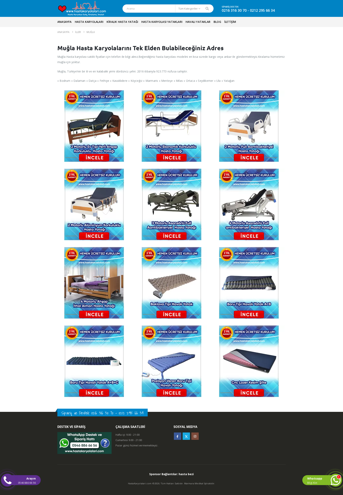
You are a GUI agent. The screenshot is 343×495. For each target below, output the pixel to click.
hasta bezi (186, 474)
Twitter (186, 436)
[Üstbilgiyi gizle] (85, 8)
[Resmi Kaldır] (94, 93)
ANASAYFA (64, 22)
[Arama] (207, 9)
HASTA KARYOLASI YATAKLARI (161, 22)
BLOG (217, 22)
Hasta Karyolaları (89, 22)
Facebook (177, 436)
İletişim (230, 22)
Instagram (195, 436)
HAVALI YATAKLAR (198, 22)
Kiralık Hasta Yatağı (122, 22)
